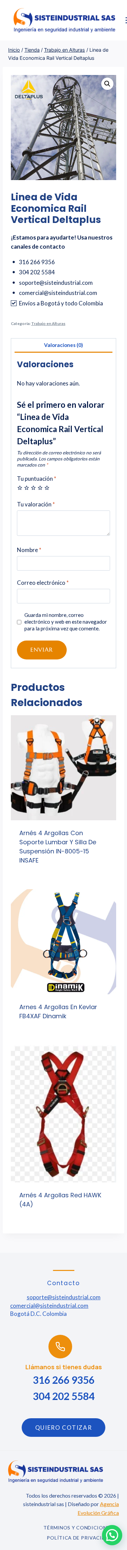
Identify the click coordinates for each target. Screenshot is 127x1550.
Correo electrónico (43, 582)
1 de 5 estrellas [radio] (20, 488)
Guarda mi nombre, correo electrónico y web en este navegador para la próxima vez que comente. (65, 621)
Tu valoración (36, 504)
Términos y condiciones (77, 1527)
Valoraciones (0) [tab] (63, 345)
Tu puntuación (36, 478)
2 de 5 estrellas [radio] (26, 488)
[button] (107, 84)
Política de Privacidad (79, 1538)
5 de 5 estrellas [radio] (47, 488)
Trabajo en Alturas (48, 323)
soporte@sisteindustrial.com (64, 1297)
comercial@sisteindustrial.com (49, 1305)
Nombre (29, 549)
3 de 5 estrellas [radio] (33, 488)
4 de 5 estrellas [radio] (40, 488)
